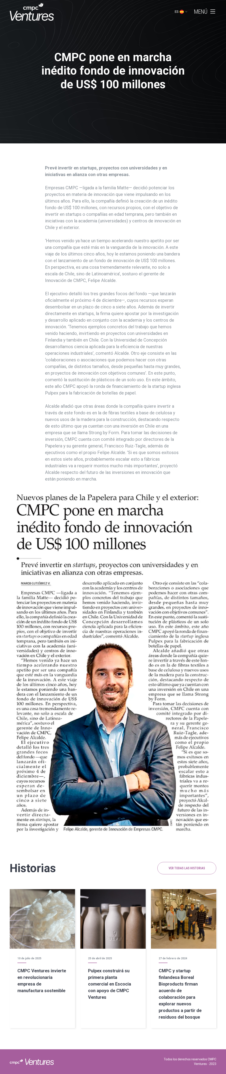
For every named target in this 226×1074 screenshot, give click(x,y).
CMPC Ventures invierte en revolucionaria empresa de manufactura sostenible (41, 980)
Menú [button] (200, 11)
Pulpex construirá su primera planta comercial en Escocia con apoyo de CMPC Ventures (109, 984)
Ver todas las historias (187, 868)
